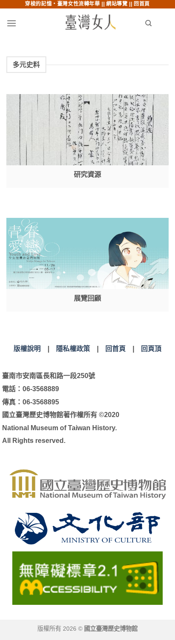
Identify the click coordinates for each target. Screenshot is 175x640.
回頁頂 (151, 348)
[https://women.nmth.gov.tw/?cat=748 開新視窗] (87, 141)
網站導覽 (116, 4)
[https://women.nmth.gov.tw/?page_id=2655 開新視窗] (87, 265)
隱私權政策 (73, 348)
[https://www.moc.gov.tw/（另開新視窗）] (87, 528)
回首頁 (142, 4)
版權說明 (27, 348)
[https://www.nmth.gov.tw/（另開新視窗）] (87, 484)
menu (28, 23)
